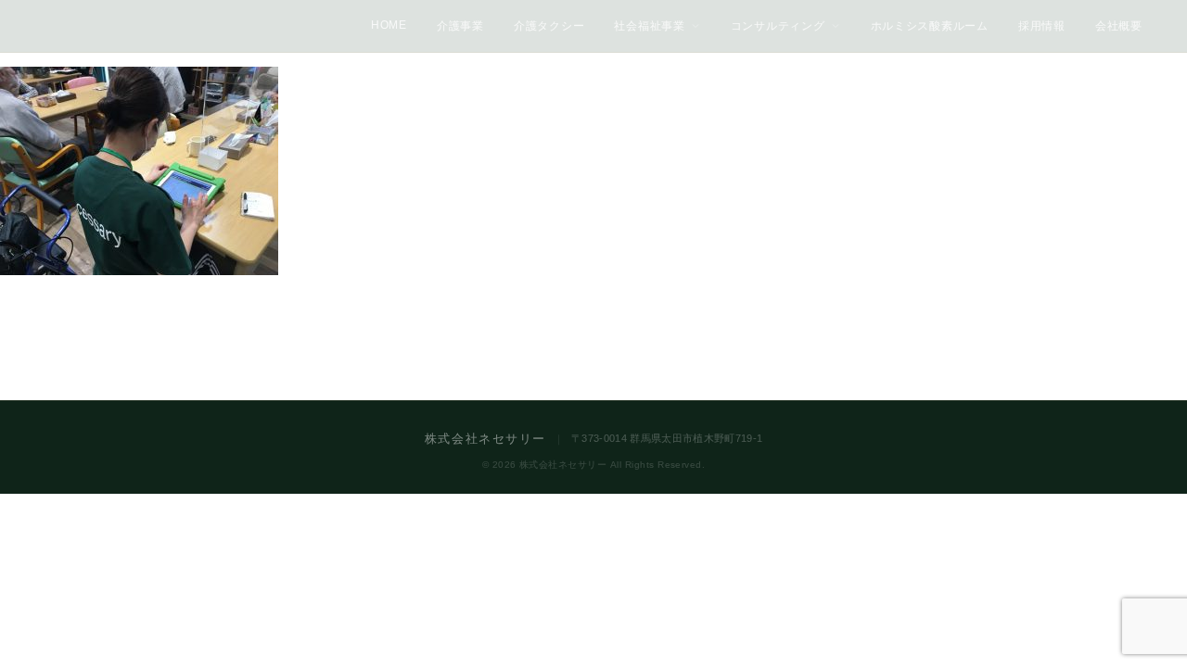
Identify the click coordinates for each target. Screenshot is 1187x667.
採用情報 (1042, 25)
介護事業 (460, 25)
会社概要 (1118, 25)
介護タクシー (549, 25)
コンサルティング (778, 25)
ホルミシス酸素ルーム (930, 25)
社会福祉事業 (649, 25)
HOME (389, 25)
